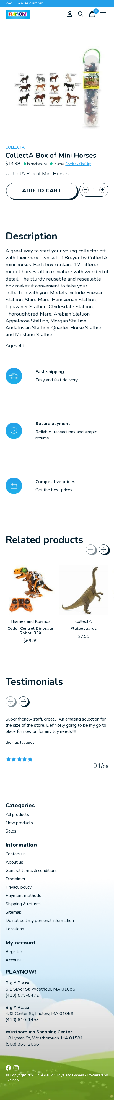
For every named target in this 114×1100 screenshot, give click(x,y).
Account (13, 960)
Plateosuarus (83, 628)
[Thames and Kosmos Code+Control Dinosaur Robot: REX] (30, 590)
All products (17, 814)
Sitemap (14, 912)
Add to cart (41, 190)
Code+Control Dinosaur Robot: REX (30, 631)
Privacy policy (19, 887)
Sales (11, 831)
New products (19, 823)
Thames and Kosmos (31, 621)
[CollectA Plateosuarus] (83, 590)
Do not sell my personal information (40, 921)
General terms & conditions (32, 871)
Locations (15, 929)
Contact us (16, 854)
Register (14, 952)
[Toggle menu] (102, 14)
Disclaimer (15, 879)
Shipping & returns (23, 904)
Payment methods (23, 895)
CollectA (15, 147)
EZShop (12, 1080)
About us (14, 862)
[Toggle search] (80, 14)
